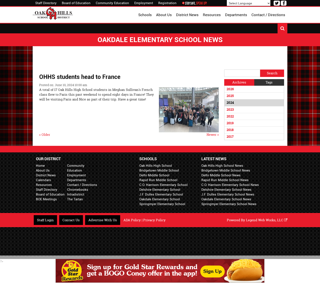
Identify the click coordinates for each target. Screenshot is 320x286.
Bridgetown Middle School (159, 170)
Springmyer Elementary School (162, 204)
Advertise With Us (102, 220)
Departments (76, 180)
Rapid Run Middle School (158, 180)
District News (46, 175)
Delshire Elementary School (159, 190)
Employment (143, 3)
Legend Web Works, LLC (265, 220)
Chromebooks (77, 190)
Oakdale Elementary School (159, 199)
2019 (230, 123)
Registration (167, 3)
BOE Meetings (46, 199)
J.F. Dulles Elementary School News (227, 194)
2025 (230, 96)
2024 (230, 102)
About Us (43, 170)
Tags (269, 82)
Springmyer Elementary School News (228, 204)
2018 (230, 130)
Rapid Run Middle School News (225, 180)
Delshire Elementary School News (226, 190)
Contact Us (71, 220)
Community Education (112, 3)
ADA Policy (132, 220)
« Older (44, 134)
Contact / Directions (82, 185)
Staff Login (45, 220)
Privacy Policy (154, 220)
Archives (239, 82)
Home (40, 166)
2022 (230, 116)
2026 (230, 89)
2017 (230, 136)
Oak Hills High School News (222, 166)
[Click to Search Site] (282, 28)
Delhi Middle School (154, 175)
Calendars (43, 180)
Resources (44, 185)
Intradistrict (75, 194)
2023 (230, 109)
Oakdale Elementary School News (226, 199)
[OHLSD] (53, 13)
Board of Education (76, 3)
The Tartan (75, 199)
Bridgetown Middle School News (225, 170)
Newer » (213, 134)
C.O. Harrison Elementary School (163, 185)
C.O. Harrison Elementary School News (230, 185)
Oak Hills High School (155, 166)
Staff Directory (46, 3)
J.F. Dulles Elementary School (161, 194)
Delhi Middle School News (221, 175)
